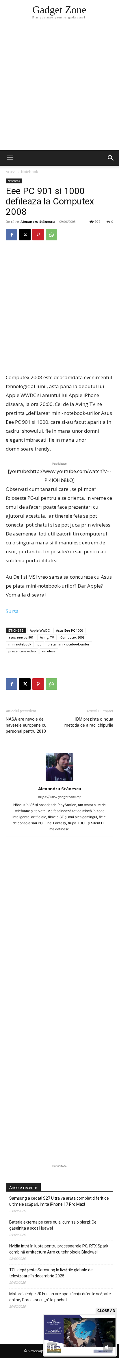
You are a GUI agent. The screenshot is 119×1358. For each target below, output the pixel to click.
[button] (111, 158)
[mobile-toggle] (10, 158)
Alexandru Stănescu (38, 221)
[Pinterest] (38, 234)
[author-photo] (59, 780)
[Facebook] (11, 234)
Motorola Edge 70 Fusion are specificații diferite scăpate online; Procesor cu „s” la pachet (60, 1296)
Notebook (29, 171)
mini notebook (19, 644)
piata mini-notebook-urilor (69, 644)
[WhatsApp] (51, 234)
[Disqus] (59, 929)
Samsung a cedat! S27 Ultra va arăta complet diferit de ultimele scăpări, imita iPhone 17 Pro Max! (59, 1201)
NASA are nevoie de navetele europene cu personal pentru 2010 (26, 725)
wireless (48, 651)
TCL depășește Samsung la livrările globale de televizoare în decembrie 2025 (51, 1273)
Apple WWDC (40, 630)
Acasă (11, 171)
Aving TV (47, 637)
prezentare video (22, 651)
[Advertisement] (59, 88)
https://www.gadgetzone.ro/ (59, 797)
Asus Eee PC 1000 (69, 630)
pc (39, 644)
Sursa (12, 611)
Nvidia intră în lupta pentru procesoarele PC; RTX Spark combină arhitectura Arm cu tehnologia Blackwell (58, 1249)
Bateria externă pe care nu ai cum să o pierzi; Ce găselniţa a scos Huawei (52, 1225)
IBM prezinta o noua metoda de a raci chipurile (88, 722)
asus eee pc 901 (21, 637)
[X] (25, 234)
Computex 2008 (72, 637)
